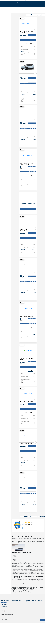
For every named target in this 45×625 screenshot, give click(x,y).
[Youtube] (4, 611)
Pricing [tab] (30, 43)
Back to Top (42, 516)
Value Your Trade (32, 83)
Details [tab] (26, 43)
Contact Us (5, 602)
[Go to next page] (42, 15)
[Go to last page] (44, 15)
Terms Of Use (11, 623)
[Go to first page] (27, 15)
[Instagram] (2, 611)
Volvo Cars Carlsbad (3, 623)
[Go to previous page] (28, 15)
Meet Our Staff (15, 600)
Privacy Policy (7, 623)
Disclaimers (40, 600)
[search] (44, 3)
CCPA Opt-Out (21, 623)
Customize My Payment (24, 83)
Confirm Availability (32, 78)
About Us (20, 600)
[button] (22, 18)
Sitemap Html (15, 623)
